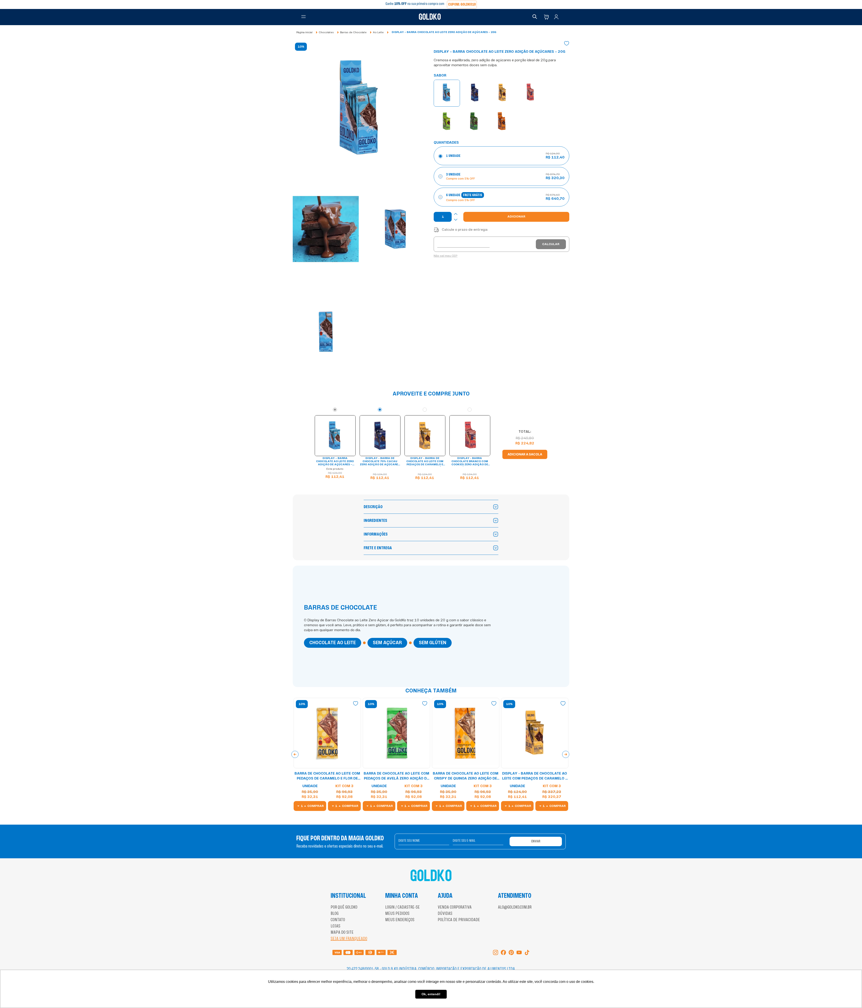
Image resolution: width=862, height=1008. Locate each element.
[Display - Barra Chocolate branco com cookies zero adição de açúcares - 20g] (530, 93)
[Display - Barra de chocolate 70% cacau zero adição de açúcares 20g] (475, 93)
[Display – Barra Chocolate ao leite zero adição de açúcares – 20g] (447, 93)
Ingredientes (375, 520)
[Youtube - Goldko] (519, 953)
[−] (455, 219)
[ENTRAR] (557, 17)
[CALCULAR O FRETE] (551, 244)
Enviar (535, 841)
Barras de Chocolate (353, 32)
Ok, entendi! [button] (431, 994)
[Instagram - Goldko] (495, 953)
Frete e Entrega (378, 548)
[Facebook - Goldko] (503, 953)
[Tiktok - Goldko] (527, 953)
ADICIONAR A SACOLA (525, 454)
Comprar (315, 806)
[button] (303, 17)
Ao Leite (378, 32)
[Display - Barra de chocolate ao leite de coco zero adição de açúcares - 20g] (447, 121)
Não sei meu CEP (445, 255)
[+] (455, 214)
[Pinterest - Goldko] (511, 953)
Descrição (373, 507)
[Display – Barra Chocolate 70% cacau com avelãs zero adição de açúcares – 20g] (474, 121)
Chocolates (326, 32)
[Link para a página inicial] (304, 32)
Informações (376, 534)
